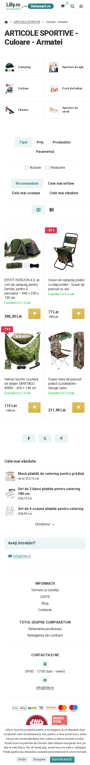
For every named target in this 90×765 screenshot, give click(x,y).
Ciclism (23, 88)
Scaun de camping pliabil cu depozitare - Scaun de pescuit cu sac (66, 284)
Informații (45, 583)
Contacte (45, 610)
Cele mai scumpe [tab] (26, 193)
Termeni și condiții (45, 590)
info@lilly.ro (22, 556)
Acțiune (35, 167)
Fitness (23, 109)
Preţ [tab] (40, 142)
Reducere (57, 167)
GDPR (45, 597)
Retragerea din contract (45, 635)
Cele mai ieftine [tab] (61, 183)
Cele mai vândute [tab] (64, 193)
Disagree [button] (39, 759)
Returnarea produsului (45, 629)
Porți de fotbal (72, 88)
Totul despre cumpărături (45, 622)
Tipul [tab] (23, 142)
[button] (34, 313)
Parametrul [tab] (45, 152)
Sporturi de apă (72, 67)
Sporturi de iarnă (70, 109)
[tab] (38, 209)
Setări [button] (22, 759)
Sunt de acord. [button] (62, 759)
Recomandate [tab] (27, 183)
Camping (24, 67)
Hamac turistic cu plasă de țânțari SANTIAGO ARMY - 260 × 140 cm (21, 383)
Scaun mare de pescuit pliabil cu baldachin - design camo (64, 383)
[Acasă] (29, 6)
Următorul (42, 524)
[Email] (45, 680)
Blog (45, 603)
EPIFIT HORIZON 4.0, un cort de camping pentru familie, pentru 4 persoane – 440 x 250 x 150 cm (22, 289)
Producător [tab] (62, 142)
